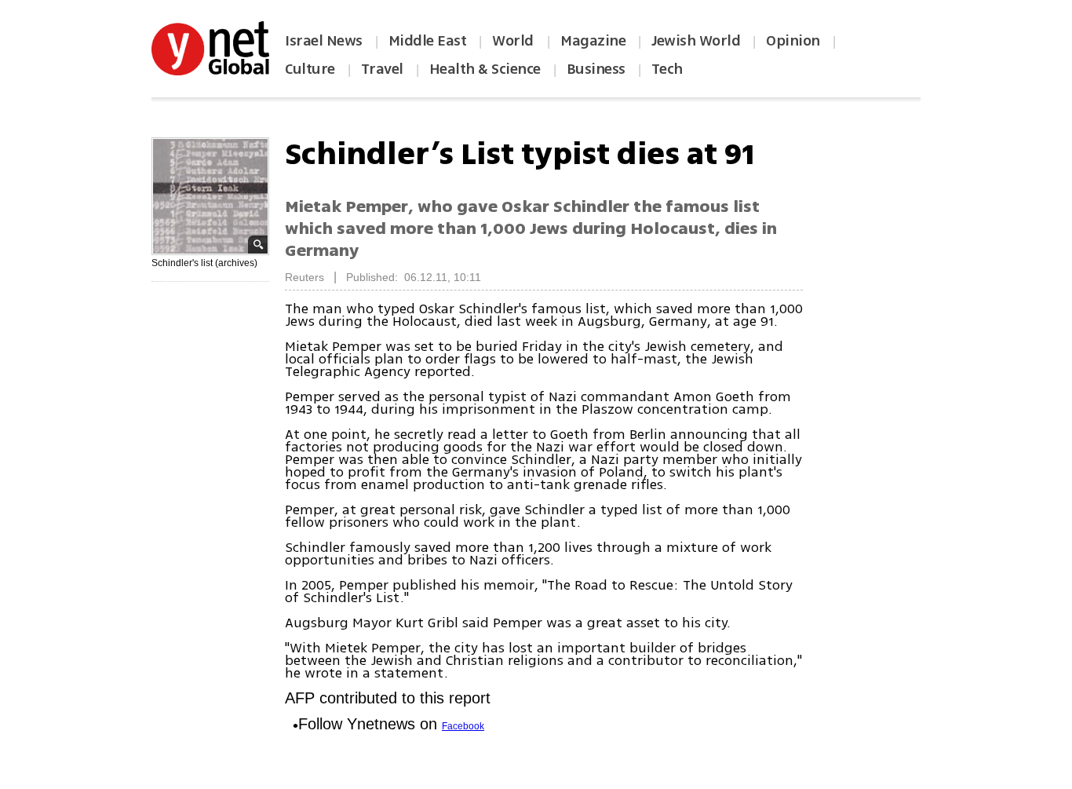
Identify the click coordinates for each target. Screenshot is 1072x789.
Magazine (592, 41)
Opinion (793, 41)
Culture (310, 69)
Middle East (427, 41)
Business (596, 69)
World (514, 41)
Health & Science (485, 69)
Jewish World (695, 41)
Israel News (324, 41)
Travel (382, 69)
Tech (667, 69)
